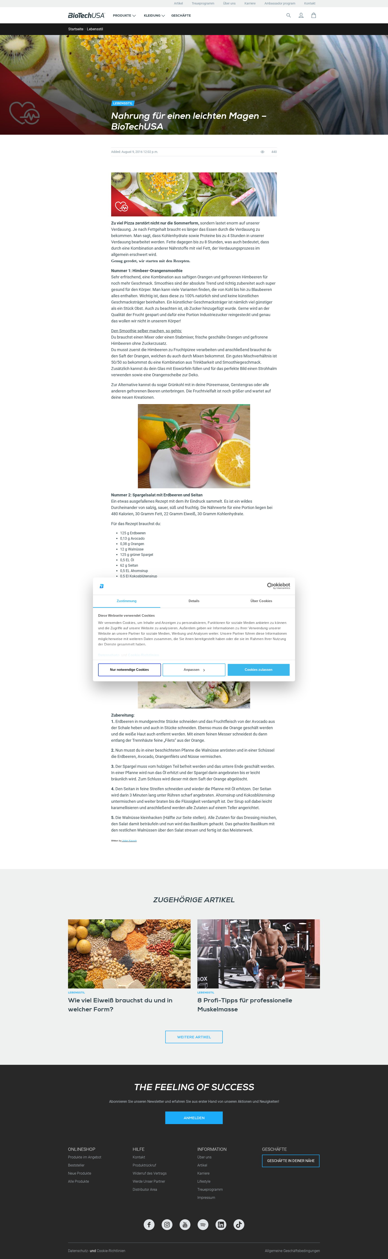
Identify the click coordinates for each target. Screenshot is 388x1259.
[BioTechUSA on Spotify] (203, 1224)
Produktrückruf (144, 1165)
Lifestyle (203, 1181)
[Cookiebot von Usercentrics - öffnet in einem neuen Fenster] (270, 586)
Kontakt (309, 3)
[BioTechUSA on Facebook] (149, 1224)
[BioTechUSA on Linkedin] (221, 1224)
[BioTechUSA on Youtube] (185, 1224)
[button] (124, 15)
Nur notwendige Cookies (129, 670)
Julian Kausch (129, 840)
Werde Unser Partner (149, 1181)
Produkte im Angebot (84, 1157)
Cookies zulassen (258, 670)
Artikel (178, 3)
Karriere (250, 3)
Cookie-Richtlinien (143, 655)
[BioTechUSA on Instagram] (167, 1224)
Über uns (229, 3)
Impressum (206, 1197)
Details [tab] (194, 601)
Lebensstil (95, 29)
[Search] (288, 15)
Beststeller (76, 1165)
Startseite (75, 29)
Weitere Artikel (194, 1037)
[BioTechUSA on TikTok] (239, 1224)
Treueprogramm (203, 3)
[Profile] (301, 15)
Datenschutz (108, 655)
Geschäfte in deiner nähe (291, 1161)
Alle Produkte (78, 1181)
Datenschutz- (79, 1251)
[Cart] (313, 15)
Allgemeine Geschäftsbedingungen (292, 1251)
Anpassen (191, 670)
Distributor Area (145, 1189)
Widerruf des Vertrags (150, 1173)
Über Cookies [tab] (261, 601)
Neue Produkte (79, 1173)
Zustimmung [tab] (127, 601)
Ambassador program (280, 3)
